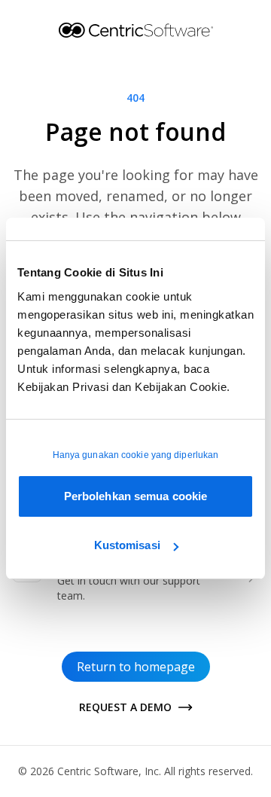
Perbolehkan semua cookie (135, 496)
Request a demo (125, 707)
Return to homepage (136, 666)
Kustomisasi (127, 545)
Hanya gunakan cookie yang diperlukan (136, 455)
